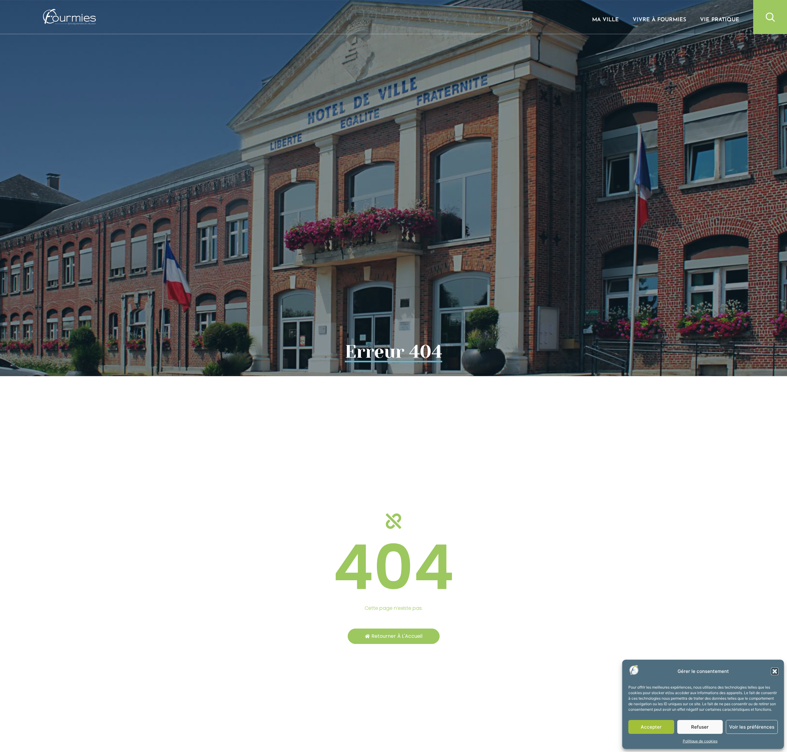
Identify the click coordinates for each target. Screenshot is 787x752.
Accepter (651, 727)
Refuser (700, 727)
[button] (775, 671)
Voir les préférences (751, 727)
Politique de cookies (700, 741)
